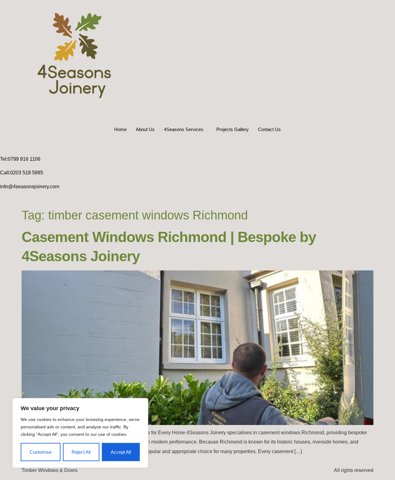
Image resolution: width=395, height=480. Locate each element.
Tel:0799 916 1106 (20, 159)
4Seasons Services (183, 129)
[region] (80, 433)
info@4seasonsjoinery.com (29, 186)
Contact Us (269, 129)
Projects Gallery (232, 129)
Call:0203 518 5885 (21, 172)
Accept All (121, 452)
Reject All (81, 452)
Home (120, 129)
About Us (145, 129)
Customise (41, 452)
